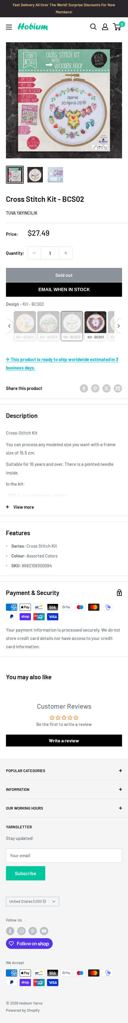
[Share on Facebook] (84, 388)
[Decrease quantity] (34, 253)
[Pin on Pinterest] (95, 388)
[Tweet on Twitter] (106, 388)
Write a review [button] (64, 740)
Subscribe (25, 873)
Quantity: (15, 253)
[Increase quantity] (66, 253)
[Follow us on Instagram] (21, 931)
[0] (117, 26)
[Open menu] (9, 27)
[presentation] (9, 326)
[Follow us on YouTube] (44, 931)
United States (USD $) (27, 901)
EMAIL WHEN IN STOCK (64, 289)
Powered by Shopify (23, 1010)
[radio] (25, 326)
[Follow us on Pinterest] (33, 931)
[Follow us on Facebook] (10, 931)
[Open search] (93, 27)
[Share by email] (118, 388)
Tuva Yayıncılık (22, 212)
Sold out (64, 275)
